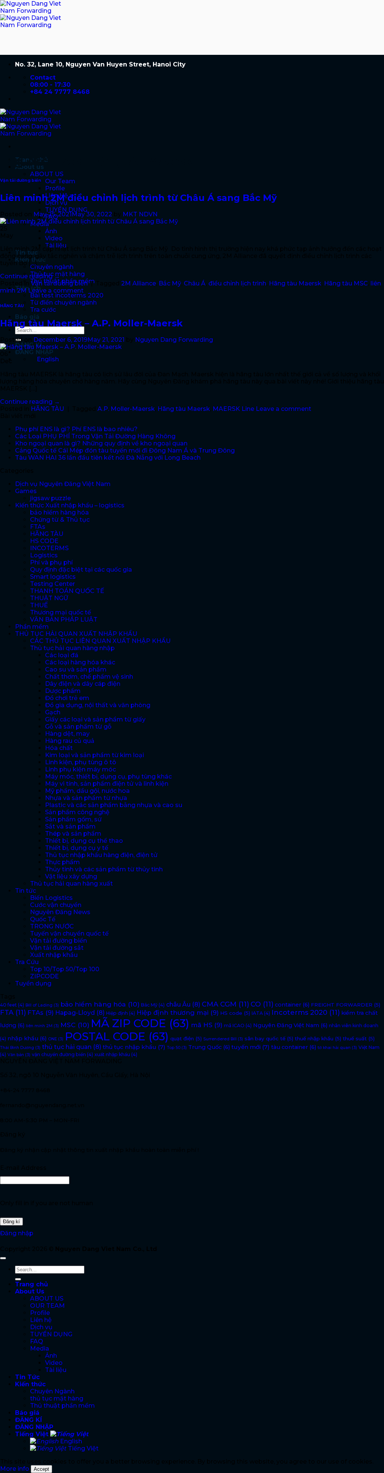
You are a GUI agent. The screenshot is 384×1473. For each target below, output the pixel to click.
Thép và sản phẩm (73, 833)
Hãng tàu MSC (346, 283)
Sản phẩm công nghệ (77, 812)
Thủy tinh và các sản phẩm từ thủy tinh (104, 869)
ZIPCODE (44, 976)
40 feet (12, 1005)
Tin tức (25, 890)
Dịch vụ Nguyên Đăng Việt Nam (63, 483)
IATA (261, 1013)
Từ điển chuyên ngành (63, 302)
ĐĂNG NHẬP (34, 352)
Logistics (44, 555)
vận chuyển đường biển (62, 1054)
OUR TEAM (47, 1305)
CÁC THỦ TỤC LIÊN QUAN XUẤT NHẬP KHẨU (100, 640)
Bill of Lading (42, 1005)
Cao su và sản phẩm (75, 669)
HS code (235, 1013)
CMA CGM (225, 1004)
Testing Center (52, 583)
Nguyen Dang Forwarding (174, 339)
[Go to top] (3, 1258)
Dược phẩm (63, 690)
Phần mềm (32, 626)
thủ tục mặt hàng (56, 1398)
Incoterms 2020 (306, 1012)
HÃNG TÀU (12, 305)
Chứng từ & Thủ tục (60, 519)
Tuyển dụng (33, 983)
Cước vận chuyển (55, 905)
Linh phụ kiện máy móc (80, 769)
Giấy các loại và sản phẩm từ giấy (95, 719)
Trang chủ (31, 1284)
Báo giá (27, 316)
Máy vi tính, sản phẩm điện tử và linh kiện (106, 783)
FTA (13, 1012)
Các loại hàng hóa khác (80, 662)
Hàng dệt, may (67, 733)
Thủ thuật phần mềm (62, 1405)
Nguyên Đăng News (60, 912)
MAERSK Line (233, 408)
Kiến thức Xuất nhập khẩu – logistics (69, 505)
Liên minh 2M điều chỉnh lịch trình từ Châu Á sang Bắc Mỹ (138, 197)
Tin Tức (27, 1377)
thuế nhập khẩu (318, 1038)
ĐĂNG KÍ (28, 1419)
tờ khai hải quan (337, 1047)
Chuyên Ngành (52, 1391)
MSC (74, 1025)
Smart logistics (53, 576)
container (292, 1004)
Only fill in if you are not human (46, 1203)
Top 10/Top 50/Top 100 (64, 969)
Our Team (60, 181)
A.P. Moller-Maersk (126, 408)
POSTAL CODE (117, 1036)
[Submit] (18, 1279)
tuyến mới (250, 1046)
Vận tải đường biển (20, 180)
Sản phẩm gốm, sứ (73, 819)
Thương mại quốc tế (60, 612)
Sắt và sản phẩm (70, 826)
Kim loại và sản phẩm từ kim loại (94, 755)
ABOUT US (46, 174)
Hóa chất (59, 748)
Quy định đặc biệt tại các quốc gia (81, 569)
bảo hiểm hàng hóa (59, 512)
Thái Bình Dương (20, 1047)
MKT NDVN (140, 214)
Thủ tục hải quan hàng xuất (71, 883)
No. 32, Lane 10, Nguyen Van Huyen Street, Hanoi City (100, 64)
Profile (55, 188)
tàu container (293, 1047)
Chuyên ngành (52, 266)
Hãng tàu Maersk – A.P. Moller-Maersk (91, 323)
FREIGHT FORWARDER (345, 1005)
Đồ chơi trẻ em (67, 698)
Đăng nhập (16, 1233)
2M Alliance (138, 283)
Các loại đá (61, 655)
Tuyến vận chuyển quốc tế (69, 933)
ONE (55, 1039)
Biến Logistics (51, 897)
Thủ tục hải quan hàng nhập (72, 648)
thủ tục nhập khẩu (134, 1046)
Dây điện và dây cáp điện (82, 683)
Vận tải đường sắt (57, 947)
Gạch (52, 712)
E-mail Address (23, 1167)
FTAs (37, 526)
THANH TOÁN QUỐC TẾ (67, 591)
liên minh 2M (42, 1025)
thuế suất (359, 1038)
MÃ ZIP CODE (140, 1023)
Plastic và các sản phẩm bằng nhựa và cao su (113, 805)
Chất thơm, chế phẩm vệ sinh (89, 676)
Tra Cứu (27, 962)
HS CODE (44, 541)
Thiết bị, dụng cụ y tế (76, 847)
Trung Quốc (209, 1047)
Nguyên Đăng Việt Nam (290, 1025)
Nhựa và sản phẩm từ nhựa (86, 797)
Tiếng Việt (32, 1434)
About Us (29, 1291)
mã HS (206, 1025)
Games (26, 491)
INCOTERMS (49, 548)
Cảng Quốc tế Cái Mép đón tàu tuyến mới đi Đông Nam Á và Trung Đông (125, 450)
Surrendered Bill (223, 1039)
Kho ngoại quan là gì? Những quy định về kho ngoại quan (101, 443)
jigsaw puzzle (50, 498)
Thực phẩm (62, 862)
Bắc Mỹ (170, 283)
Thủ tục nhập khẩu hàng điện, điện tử (101, 855)
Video (54, 238)
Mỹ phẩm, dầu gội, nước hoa (87, 790)
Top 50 (177, 1047)
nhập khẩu (27, 1038)
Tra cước (43, 309)
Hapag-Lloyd (80, 1012)
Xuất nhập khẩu (54, 954)
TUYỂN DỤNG (66, 209)
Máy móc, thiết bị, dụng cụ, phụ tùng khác (108, 776)
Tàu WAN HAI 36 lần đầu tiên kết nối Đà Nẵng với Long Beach (108, 457)
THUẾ (39, 605)
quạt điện (186, 1038)
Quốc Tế (43, 919)
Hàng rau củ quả (69, 740)
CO (261, 1004)
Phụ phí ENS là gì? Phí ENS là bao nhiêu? (76, 429)
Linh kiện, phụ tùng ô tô (80, 762)
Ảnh (51, 231)
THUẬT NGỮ (49, 598)
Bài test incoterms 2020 (67, 295)
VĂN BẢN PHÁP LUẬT (64, 619)
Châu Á (195, 283)
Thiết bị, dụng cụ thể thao (84, 840)
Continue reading (30, 276)
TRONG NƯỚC (52, 926)
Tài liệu (55, 1369)
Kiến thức (30, 1384)
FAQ (36, 1341)
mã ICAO (238, 1025)
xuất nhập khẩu (115, 1054)
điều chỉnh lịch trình (237, 283)
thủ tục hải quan (71, 1046)
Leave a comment (56, 290)
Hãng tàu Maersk (295, 283)
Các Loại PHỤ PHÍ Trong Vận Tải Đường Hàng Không (95, 436)
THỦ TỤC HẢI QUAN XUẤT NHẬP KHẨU (76, 633)
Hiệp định (120, 1013)
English (70, 1441)
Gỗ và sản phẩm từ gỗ (78, 726)
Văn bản (19, 1054)
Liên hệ (41, 1320)
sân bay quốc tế (268, 1038)
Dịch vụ (41, 1327)
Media (39, 1348)
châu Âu (183, 1004)
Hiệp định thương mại (177, 1012)
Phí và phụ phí (51, 562)
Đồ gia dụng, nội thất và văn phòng (97, 705)
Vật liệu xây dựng (71, 876)
